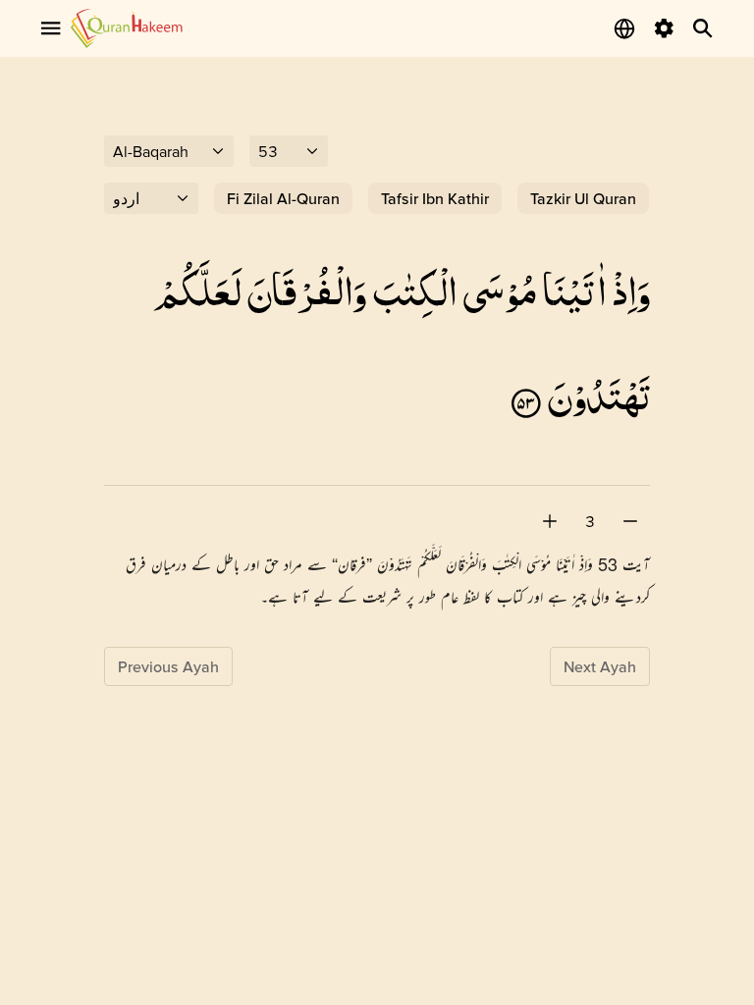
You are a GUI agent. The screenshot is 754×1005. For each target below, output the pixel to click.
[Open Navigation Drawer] (51, 28)
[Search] (703, 28)
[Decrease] (630, 521)
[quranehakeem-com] (127, 28)
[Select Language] (624, 28)
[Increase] (549, 521)
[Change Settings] (663, 28)
